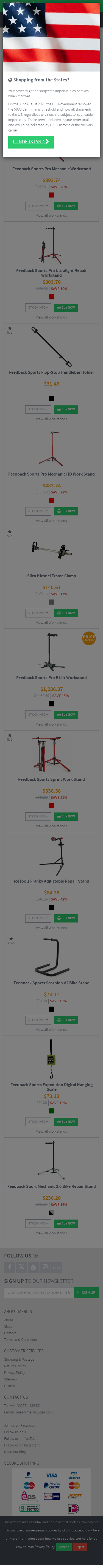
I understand (29, 142)
